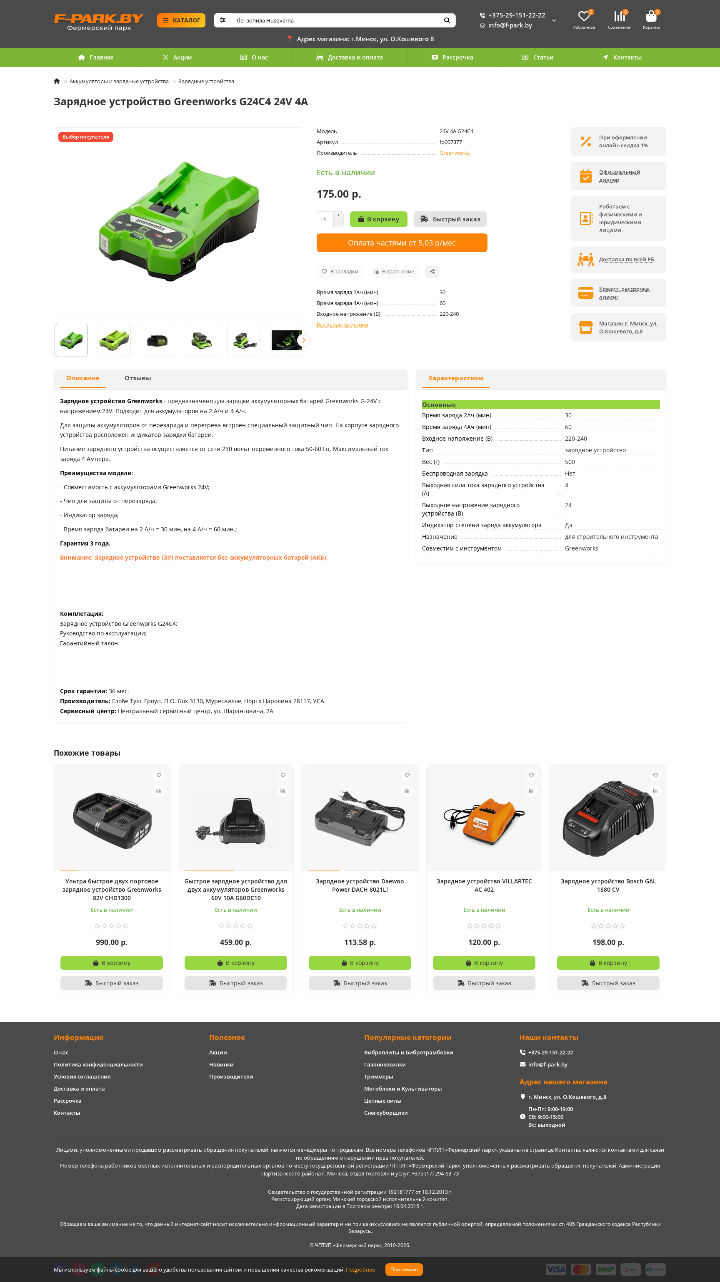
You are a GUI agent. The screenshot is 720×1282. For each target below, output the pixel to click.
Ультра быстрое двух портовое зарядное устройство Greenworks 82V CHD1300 (111, 889)
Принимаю (404, 1269)
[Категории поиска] (223, 20)
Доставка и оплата (355, 57)
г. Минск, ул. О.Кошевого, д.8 (567, 1097)
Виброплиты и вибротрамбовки (408, 1052)
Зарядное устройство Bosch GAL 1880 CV (608, 885)
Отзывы (138, 378)
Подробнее (360, 1269)
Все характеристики (342, 324)
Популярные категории (408, 1037)
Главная (102, 57)
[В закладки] (158, 775)
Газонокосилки (385, 1064)
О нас (260, 57)
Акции (182, 57)
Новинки (221, 1064)
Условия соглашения (82, 1076)
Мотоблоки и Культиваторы (403, 1088)
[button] (54, 340)
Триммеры (378, 1076)
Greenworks (455, 152)
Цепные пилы (383, 1100)
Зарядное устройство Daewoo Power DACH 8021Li (360, 885)
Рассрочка (457, 57)
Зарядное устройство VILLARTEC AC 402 (484, 885)
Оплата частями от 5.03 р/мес (402, 242)
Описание (83, 378)
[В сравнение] (158, 791)
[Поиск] (447, 20)
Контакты (627, 57)
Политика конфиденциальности (98, 1064)
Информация (78, 1037)
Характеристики (455, 378)
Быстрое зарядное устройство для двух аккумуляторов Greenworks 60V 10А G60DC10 (236, 889)
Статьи (543, 57)
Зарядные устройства (206, 81)
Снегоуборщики (386, 1112)
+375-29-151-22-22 (516, 15)
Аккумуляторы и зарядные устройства (119, 81)
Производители (231, 1076)
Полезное (227, 1037)
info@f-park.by (510, 25)
